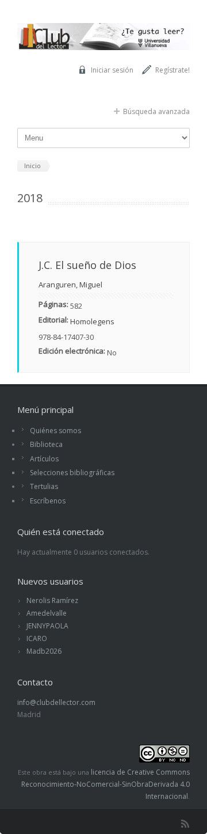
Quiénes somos (55, 430)
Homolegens (92, 321)
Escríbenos (48, 501)
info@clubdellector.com (56, 702)
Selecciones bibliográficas (72, 472)
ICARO (36, 638)
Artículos (44, 459)
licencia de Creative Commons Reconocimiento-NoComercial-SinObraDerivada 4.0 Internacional (105, 784)
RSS (185, 823)
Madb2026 (44, 651)
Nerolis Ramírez (52, 600)
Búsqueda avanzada (156, 111)
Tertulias (44, 486)
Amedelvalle (46, 613)
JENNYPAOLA (47, 626)
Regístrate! (172, 70)
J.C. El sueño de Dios (87, 265)
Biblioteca (46, 444)
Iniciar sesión (112, 70)
